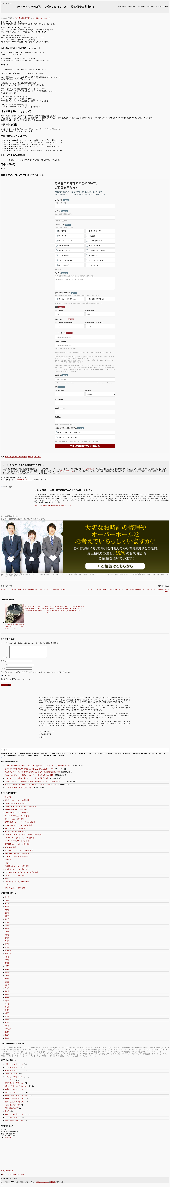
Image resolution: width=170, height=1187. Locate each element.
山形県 (7, 1032)
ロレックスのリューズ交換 (82, 1048)
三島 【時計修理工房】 (23, 18)
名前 (3, 661)
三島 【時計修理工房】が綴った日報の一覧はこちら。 (53, 505)
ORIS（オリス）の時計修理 (14, 819)
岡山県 (7, 991)
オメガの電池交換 (156, 1048)
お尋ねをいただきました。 (14, 1064)
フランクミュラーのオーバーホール (155, 1050)
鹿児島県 (8, 950)
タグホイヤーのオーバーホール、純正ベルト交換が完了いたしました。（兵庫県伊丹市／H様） (38, 766)
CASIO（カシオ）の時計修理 (15, 888)
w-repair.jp (8, 1137)
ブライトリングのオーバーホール (67, 1050)
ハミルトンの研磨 (71, 1056)
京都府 (7, 963)
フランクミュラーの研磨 (55, 1052)
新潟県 (7, 985)
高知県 (7, 957)
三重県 (7, 966)
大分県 (7, 988)
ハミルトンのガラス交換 (37, 1056)
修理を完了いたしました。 (14, 1092)
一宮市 (7, 863)
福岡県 (7, 916)
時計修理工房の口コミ (12, 1105)
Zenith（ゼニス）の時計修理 (15, 875)
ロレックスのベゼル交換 (102, 1048)
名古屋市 (8, 797)
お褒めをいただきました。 (14, 1070)
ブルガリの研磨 (107, 1052)
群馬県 (7, 925)
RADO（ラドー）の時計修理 (15, 828)
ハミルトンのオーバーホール (17, 1056)
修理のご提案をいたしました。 (16, 1089)
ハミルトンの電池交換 (56, 1056)
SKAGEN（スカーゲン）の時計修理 (17, 844)
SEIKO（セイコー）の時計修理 (16, 809)
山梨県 (7, 1038)
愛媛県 (7, 910)
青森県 (7, 903)
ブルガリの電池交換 (93, 1052)
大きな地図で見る (7, 1171)
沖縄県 (7, 994)
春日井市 (37, 457)
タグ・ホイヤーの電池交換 (140, 1054)
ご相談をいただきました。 (42, 18)
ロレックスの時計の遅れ (121, 1048)
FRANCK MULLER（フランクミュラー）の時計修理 (23, 834)
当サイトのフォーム (66, 471)
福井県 (7, 913)
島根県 (7, 1010)
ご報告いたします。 (12, 1073)
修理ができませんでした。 (14, 1083)
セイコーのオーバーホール (32, 1054)
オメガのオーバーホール (140, 1048)
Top (2, 1185)
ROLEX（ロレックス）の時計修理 (17, 800)
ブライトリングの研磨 (109, 1050)
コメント (5, 657)
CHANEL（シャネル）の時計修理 (17, 881)
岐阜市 (7, 885)
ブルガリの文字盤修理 (122, 1052)
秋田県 (7, 900)
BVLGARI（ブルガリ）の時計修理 (17, 816)
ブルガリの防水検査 (138, 1052)
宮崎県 (7, 972)
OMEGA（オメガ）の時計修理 (16, 457)
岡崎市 (7, 878)
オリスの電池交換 (48, 1050)
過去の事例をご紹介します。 (15, 1120)
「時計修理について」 (24, 480)
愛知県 (30, 457)
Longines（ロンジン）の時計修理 (17, 869)
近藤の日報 (122, 6)
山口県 (7, 1035)
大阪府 (7, 997)
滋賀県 (7, 1007)
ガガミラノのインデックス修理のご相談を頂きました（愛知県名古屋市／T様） (34, 608)
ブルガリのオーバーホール (74, 1052)
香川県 (7, 947)
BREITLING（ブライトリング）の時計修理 (20, 822)
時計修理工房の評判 (12, 1108)
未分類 (7, 1111)
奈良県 (7, 982)
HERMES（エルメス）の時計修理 (17, 841)
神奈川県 (8, 953)
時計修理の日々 (9, 3)
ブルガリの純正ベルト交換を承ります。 (19, 787)
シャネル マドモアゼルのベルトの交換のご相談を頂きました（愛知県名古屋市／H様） (35, 781)
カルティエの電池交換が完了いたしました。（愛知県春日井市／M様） (30, 775)
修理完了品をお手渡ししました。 (16, 1095)
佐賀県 (7, 1000)
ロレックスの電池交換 (49, 1048)
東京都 (7, 1022)
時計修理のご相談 (162, 6)
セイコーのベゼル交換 (97, 1054)
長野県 (7, 975)
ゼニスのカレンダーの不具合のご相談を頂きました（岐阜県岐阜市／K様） (74, 608)
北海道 (7, 932)
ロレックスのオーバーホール (11, 1048)
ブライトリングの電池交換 (90, 1050)
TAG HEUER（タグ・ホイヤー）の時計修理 (20, 806)
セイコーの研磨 (81, 1054)
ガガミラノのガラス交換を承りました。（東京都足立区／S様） (27, 778)
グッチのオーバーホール (88, 1056)
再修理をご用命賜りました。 (15, 1098)
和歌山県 (8, 1029)
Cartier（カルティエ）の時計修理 (16, 813)
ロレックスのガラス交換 (31, 1048)
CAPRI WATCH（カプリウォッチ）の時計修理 (21, 872)
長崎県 (7, 979)
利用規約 (52, 1182)
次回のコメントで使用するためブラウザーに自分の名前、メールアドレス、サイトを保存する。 (37, 672)
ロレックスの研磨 (65, 1048)
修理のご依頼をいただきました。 (16, 1086)
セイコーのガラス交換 (51, 1054)
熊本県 (7, 960)
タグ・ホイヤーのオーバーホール (118, 1054)
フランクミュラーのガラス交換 (12, 1052)
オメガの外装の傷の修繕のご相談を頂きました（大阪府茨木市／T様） (30, 769)
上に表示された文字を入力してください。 (16, 679)
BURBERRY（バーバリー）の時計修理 (19, 850)
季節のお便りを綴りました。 (15, 1102)
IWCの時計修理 (10, 847)
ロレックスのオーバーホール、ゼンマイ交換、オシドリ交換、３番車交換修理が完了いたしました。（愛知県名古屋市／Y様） (127, 590)
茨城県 (7, 938)
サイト (3, 668)
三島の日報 (141, 6)
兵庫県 (7, 935)
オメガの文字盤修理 (14, 1050)
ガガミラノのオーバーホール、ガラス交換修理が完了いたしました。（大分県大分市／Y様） (33, 589)
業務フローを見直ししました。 (16, 1114)
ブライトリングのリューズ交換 (130, 1050)
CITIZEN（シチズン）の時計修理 (16, 856)
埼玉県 (7, 1004)
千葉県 (7, 906)
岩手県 (7, 944)
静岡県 (7, 1013)
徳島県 (7, 1019)
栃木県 (7, 1016)
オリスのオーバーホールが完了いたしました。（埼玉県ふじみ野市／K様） (31, 784)
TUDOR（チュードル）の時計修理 (17, 866)
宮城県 (7, 969)
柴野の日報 (132, 6)
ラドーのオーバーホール (155, 1052)
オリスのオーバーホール (31, 1050)
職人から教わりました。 (13, 1117)
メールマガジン (10, 1080)
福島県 (7, 919)
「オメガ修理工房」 (88, 469)
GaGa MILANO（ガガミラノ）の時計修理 (19, 838)
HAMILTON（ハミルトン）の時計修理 (18, 825)
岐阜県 (7, 922)
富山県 (7, 1026)
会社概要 (150, 6)
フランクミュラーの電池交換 (34, 1052)
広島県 (7, 928)
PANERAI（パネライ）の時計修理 (17, 853)
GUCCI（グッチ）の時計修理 (15, 831)
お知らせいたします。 (12, 1067)
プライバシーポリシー (42, 1182)
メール (4, 665)
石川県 (7, 941)
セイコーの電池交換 (68, 1054)
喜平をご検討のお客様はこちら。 (13, 1174)
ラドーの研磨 (16, 1054)
